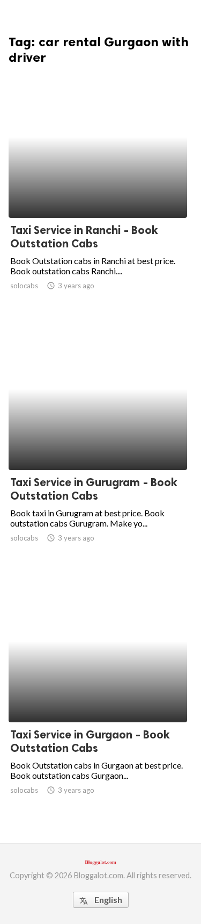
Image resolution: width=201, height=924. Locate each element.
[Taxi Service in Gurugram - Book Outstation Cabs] (98, 442)
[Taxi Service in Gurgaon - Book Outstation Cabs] (98, 694)
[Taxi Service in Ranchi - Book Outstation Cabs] (98, 189)
